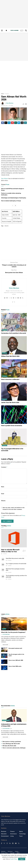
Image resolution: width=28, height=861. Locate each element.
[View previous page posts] (12, 205)
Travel (20, 836)
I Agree (22, 859)
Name (2, 486)
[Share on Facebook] (2, 122)
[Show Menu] (2, 30)
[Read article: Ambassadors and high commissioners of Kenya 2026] (14, 715)
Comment (4, 467)
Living (4, 628)
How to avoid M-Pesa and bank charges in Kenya (12, 189)
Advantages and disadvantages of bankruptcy (13, 198)
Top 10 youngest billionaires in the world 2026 (12, 450)
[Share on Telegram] (18, 122)
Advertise (3, 851)
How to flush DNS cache (15, 666)
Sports (21, 831)
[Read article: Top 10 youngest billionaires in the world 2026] (14, 437)
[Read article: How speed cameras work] (4, 650)
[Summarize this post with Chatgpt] (22, 122)
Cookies (17, 851)
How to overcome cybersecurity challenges (14, 748)
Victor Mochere (9, 103)
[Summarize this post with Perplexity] (25, 122)
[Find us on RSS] (18, 843)
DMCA (18, 853)
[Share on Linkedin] (9, 122)
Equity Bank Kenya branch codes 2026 (15, 558)
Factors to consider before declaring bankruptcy (11, 194)
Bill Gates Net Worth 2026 (9, 745)
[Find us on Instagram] (7, 843)
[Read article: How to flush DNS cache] (4, 668)
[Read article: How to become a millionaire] (14, 368)
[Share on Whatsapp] (15, 122)
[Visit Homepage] (14, 30)
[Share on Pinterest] (12, 122)
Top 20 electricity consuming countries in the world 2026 (16, 576)
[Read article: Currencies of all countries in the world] (14, 322)
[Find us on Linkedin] (10, 843)
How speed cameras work (15, 648)
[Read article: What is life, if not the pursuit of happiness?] (14, 623)
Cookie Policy (13, 859)
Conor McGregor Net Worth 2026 (11, 743)
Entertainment (5, 836)
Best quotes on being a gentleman (12, 741)
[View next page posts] (15, 205)
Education (4, 833)
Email (2, 493)
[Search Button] (26, 30)
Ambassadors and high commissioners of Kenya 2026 (13, 725)
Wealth (6, 225)
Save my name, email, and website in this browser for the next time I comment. (13, 508)
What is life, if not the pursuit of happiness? (13, 632)
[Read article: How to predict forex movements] (14, 414)
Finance (7, 93)
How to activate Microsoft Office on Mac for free (10, 550)
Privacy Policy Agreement (8, 513)
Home (2, 93)
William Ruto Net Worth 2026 (10, 356)
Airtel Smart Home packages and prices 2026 (15, 569)
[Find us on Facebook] (1, 843)
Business (3, 831)
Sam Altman (4, 178)
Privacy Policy (4, 853)
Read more (6, 644)
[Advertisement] (14, 14)
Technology (22, 833)
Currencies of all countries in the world (13, 333)
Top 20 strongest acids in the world (16, 655)
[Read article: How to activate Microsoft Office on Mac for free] (14, 538)
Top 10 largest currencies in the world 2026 (16, 563)
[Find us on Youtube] (16, 843)
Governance (5, 720)
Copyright (12, 853)
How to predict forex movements (11, 425)
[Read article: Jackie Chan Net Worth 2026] (14, 391)
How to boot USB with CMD (16, 660)
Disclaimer (10, 851)
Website (3, 500)
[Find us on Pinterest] (12, 843)
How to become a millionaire (10, 379)
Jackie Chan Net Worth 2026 (10, 402)
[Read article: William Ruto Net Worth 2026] (14, 345)
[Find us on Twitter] (4, 843)
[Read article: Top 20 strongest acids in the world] (4, 656)
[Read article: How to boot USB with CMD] (4, 662)
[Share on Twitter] (5, 122)
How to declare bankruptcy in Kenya (11, 201)
